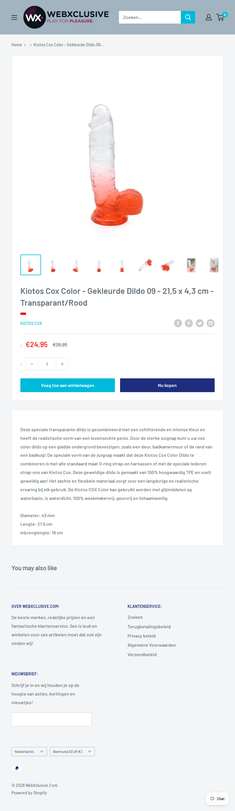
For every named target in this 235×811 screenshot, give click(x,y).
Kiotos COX (31, 323)
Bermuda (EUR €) (67, 751)
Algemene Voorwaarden (152, 645)
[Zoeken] (188, 17)
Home (16, 44)
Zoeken (135, 617)
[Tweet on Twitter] (200, 322)
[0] (220, 17)
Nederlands (24, 751)
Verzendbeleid (142, 654)
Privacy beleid (142, 635)
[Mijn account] (208, 17)
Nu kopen (167, 385)
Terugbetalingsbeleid (149, 626)
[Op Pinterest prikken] (189, 322)
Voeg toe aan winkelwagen (67, 385)
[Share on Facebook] (178, 322)
